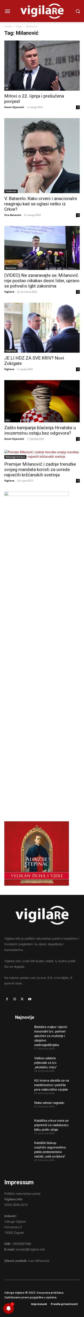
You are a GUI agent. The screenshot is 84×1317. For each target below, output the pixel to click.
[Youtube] (30, 999)
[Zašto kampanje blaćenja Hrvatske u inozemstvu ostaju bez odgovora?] (42, 401)
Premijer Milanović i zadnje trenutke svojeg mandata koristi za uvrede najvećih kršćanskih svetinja (40, 469)
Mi (7, 88)
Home (8, 26)
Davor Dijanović (14, 107)
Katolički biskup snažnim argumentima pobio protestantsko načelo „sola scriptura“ (50, 1149)
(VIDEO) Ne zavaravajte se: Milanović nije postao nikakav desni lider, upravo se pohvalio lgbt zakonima (41, 281)
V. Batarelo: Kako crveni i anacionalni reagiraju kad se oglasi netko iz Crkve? (40, 204)
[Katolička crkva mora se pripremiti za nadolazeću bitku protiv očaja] (23, 1123)
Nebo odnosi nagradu (49, 1102)
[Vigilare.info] (42, 11)
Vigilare (9, 291)
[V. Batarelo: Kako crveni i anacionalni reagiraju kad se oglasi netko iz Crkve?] (42, 155)
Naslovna (11, 267)
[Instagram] (14, 999)
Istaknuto (11, 191)
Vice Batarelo (12, 215)
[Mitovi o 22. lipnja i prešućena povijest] (42, 65)
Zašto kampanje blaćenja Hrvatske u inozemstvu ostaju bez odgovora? (40, 430)
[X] (22, 999)
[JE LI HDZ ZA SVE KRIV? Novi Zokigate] (42, 328)
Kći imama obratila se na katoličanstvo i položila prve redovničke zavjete (51, 1084)
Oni (7, 420)
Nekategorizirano (15, 456)
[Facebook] (7, 999)
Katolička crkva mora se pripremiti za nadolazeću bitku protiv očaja (51, 1125)
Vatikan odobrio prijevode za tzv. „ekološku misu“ (45, 1062)
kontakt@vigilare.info (30, 1249)
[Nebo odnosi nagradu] (23, 1106)
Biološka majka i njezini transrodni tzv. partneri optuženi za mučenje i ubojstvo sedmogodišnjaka (50, 1035)
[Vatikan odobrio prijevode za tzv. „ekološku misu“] (23, 1061)
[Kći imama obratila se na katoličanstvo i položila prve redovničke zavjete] (23, 1083)
